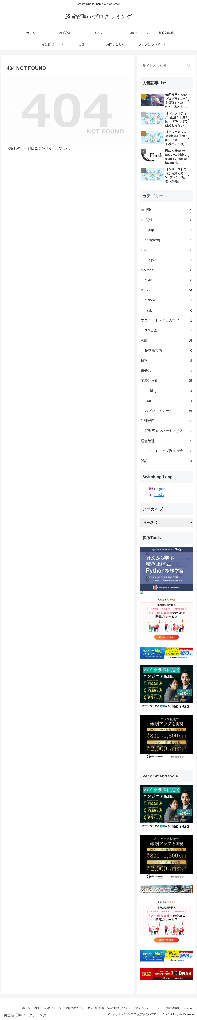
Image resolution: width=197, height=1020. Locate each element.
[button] (188, 65)
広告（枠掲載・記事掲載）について (109, 1007)
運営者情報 (173, 1007)
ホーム (26, 1007)
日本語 (159, 495)
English (159, 489)
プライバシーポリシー (148, 1007)
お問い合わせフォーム (47, 1007)
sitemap (188, 1007)
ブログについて (74, 1007)
